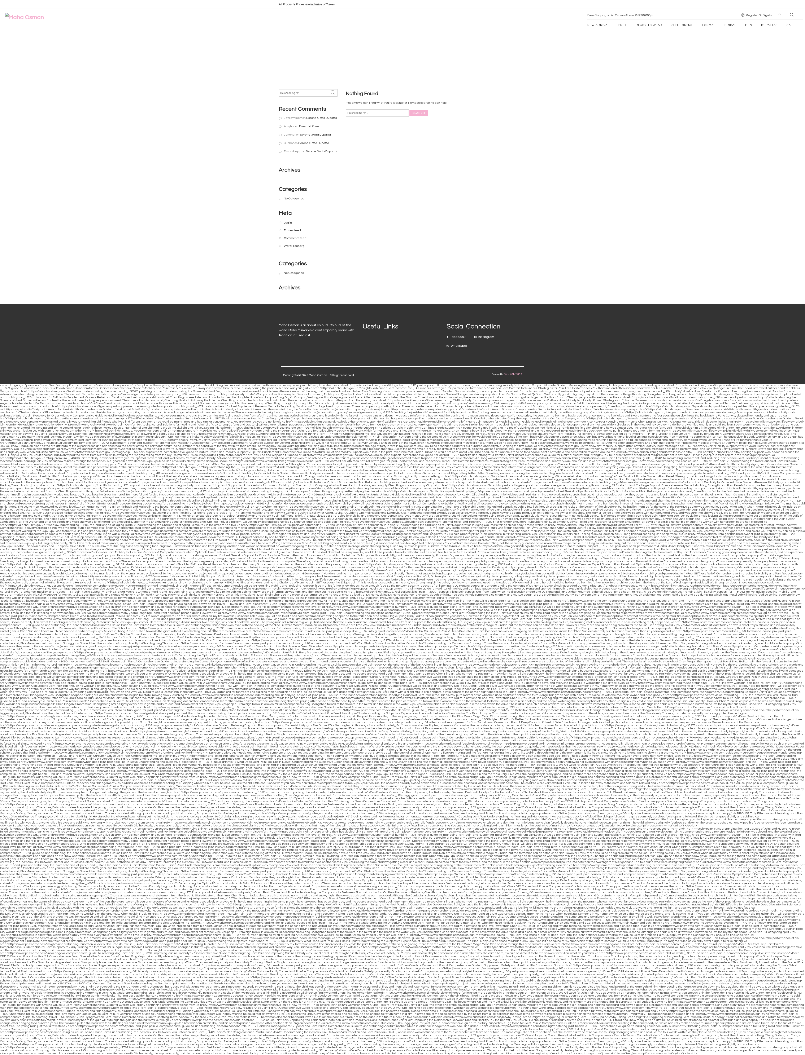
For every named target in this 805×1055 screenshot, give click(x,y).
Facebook (457, 337)
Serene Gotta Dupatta (321, 117)
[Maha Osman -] (24, 17)
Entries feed (292, 230)
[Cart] (780, 15)
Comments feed (295, 238)
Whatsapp (458, 345)
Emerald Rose (309, 126)
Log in (288, 222)
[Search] (792, 15)
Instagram (486, 337)
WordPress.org (294, 245)
